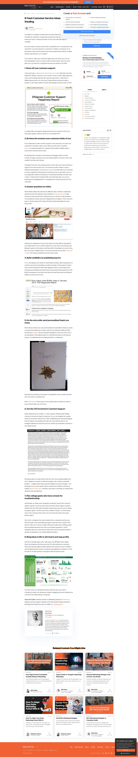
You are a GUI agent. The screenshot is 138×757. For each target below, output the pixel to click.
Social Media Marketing (90, 116)
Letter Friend (32, 401)
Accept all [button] (126, 750)
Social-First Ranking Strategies (66, 718)
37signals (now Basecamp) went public (47, 73)
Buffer (26, 263)
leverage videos (59, 194)
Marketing (33, 13)
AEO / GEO (87, 94)
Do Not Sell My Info (30, 750)
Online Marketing (88, 108)
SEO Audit (87, 114)
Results (75, 7)
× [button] (134, 739)
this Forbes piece (36, 488)
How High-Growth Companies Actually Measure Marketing (36, 676)
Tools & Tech (85, 7)
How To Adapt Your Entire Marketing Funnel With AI (35, 719)
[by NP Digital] (33, 8)
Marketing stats (79, 747)
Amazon (27, 148)
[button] (125, 753)
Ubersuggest (32, 29)
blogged (35, 332)
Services (68, 7)
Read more (126, 747)
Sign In (111, 7)
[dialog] (126, 747)
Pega (49, 170)
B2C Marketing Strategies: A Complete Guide (96, 719)
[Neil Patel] (30, 6)
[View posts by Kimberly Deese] (58, 734)
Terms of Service (39, 750)
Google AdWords (89, 106)
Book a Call (97, 46)
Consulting (94, 7)
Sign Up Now (104, 76)
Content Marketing (89, 98)
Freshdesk (65, 599)
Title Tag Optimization (89, 118)
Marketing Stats (60, 7)
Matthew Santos (36, 734)
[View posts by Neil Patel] (58, 691)
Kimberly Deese (66, 734)
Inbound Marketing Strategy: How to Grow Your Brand (98, 676)
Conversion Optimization (90, 100)
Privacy (24, 750)
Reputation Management (90, 110)
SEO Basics (87, 112)
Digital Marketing (88, 102)
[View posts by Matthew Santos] (28, 734)
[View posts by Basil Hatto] (28, 691)
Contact (100, 7)
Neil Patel (31, 27)
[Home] (25, 13)
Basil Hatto (34, 690)
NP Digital (37, 28)
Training (79, 7)
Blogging (87, 96)
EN (39, 7)
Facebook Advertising (89, 104)
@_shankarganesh (57, 604)
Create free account (87, 31)
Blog (52, 7)
